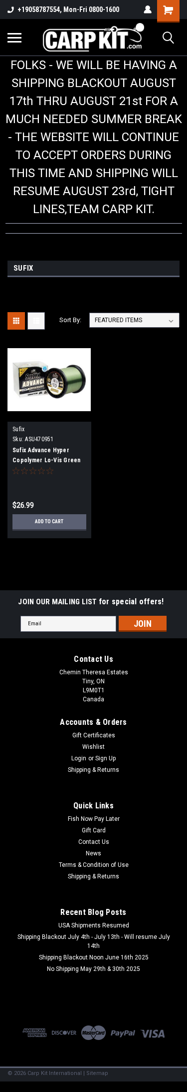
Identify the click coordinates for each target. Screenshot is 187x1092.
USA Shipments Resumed (93, 925)
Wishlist (93, 746)
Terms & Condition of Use (94, 864)
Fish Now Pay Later (94, 818)
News (93, 853)
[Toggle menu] (14, 38)
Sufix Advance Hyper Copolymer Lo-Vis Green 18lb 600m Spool (46, 460)
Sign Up (105, 758)
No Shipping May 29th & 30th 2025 (93, 968)
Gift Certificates (93, 735)
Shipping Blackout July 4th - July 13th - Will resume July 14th (93, 941)
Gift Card (94, 830)
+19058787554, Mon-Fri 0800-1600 (68, 10)
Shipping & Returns (93, 769)
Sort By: (70, 320)
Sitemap (97, 1073)
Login (78, 758)
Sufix (18, 429)
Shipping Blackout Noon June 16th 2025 (94, 957)
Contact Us (93, 841)
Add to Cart (49, 521)
